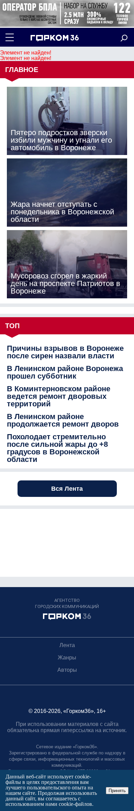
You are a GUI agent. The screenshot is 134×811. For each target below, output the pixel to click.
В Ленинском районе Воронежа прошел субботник (65, 372)
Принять (117, 790)
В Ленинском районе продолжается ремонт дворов (63, 420)
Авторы (67, 670)
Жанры (67, 657)
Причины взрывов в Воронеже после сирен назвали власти (65, 352)
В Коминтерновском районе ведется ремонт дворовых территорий (58, 396)
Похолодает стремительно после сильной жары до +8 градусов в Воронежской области (57, 448)
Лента (67, 645)
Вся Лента (67, 488)
